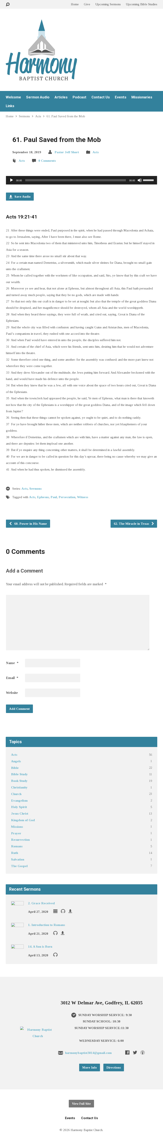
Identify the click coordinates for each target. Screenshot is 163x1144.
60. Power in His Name (30, 523)
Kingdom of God (23, 820)
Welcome (13, 97)
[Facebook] (127, 1052)
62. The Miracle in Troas (132, 523)
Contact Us (100, 97)
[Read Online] (55, 911)
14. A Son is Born (40, 946)
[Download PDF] (70, 911)
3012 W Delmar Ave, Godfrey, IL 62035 (101, 1002)
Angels (16, 761)
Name (12, 663)
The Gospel (19, 866)
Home (75, 4)
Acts (38, 116)
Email (12, 678)
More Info (89, 1067)
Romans (16, 846)
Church (16, 794)
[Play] (11, 180)
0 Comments (47, 160)
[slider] (149, 180)
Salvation (17, 859)
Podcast (79, 97)
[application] (81, 180)
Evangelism (19, 800)
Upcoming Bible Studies (141, 4)
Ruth (14, 853)
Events (120, 97)
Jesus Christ (19, 813)
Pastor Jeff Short (67, 152)
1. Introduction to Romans (46, 925)
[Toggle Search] (8, 4)
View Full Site (81, 1103)
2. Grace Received (41, 903)
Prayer (16, 833)
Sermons (24, 116)
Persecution (67, 497)
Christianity (19, 787)
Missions (17, 826)
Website (12, 693)
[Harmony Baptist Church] (38, 1036)
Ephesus (43, 497)
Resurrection (20, 839)
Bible (15, 768)
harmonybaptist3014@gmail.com (88, 1053)
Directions (114, 1067)
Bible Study (19, 774)
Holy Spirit (19, 807)
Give (87, 4)
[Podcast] (143, 1052)
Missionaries (141, 97)
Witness (82, 497)
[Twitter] (135, 1052)
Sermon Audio (37, 97)
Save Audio (22, 196)
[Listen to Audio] (63, 911)
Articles (61, 97)
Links (10, 106)
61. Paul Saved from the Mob (65, 116)
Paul (54, 497)
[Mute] (140, 180)
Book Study (19, 781)
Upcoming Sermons (108, 4)
